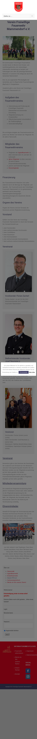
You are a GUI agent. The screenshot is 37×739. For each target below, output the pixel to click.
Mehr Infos (32, 372)
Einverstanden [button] (23, 372)
